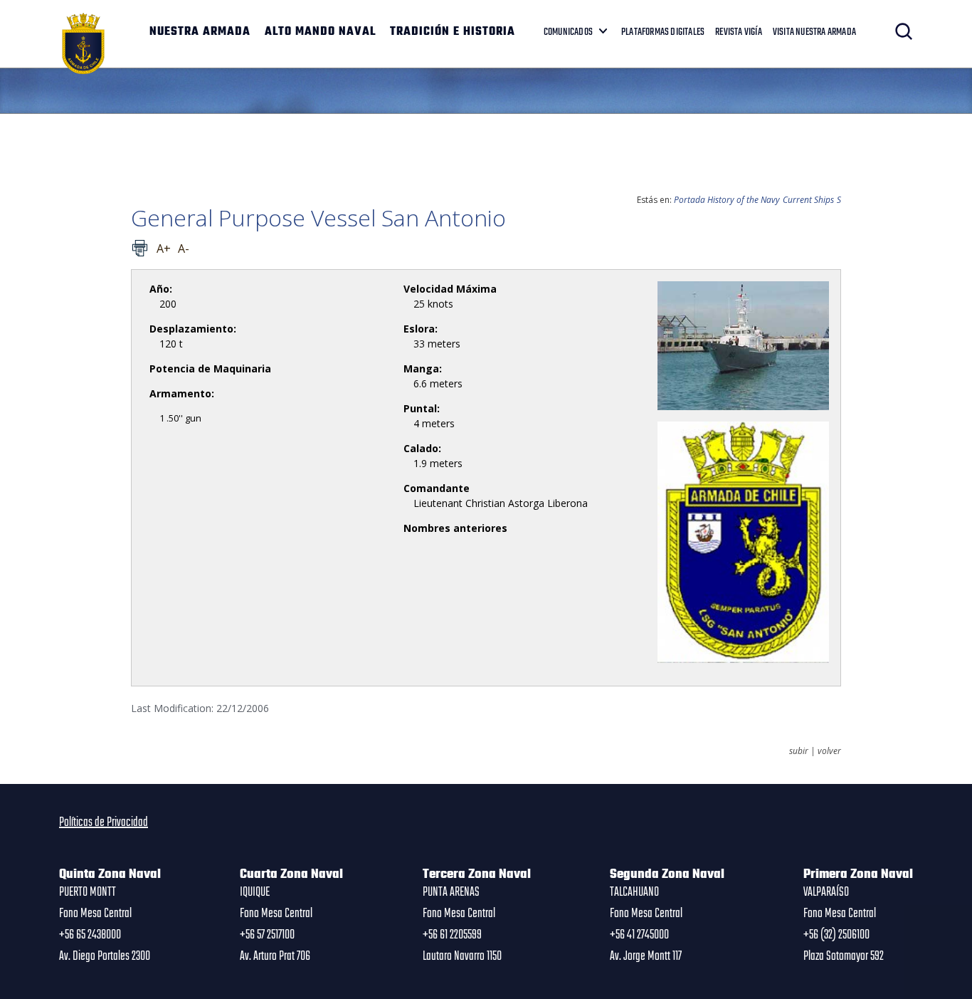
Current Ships (808, 200)
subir (798, 751)
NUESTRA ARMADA (199, 32)
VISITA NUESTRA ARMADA (814, 32)
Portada (689, 200)
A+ (164, 248)
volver (829, 751)
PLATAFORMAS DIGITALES (662, 32)
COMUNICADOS (568, 32)
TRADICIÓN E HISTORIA (452, 32)
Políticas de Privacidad (103, 822)
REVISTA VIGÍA (738, 32)
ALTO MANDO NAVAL (320, 32)
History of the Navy (743, 200)
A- (183, 248)
